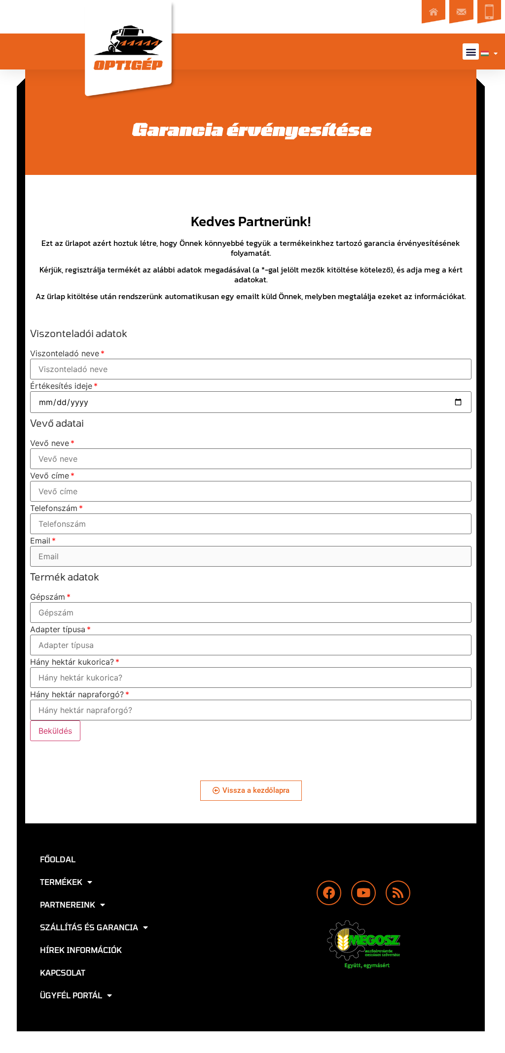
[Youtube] (363, 893)
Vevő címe (49, 475)
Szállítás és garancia (89, 927)
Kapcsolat (62, 972)
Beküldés (55, 731)
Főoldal (57, 859)
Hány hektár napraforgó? (77, 694)
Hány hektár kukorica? (72, 662)
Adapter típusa (57, 629)
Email (40, 540)
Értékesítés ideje (61, 386)
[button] (471, 51)
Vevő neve (49, 443)
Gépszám (47, 597)
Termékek (61, 881)
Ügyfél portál (71, 995)
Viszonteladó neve (64, 353)
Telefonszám (53, 508)
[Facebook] (329, 893)
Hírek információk (81, 949)
